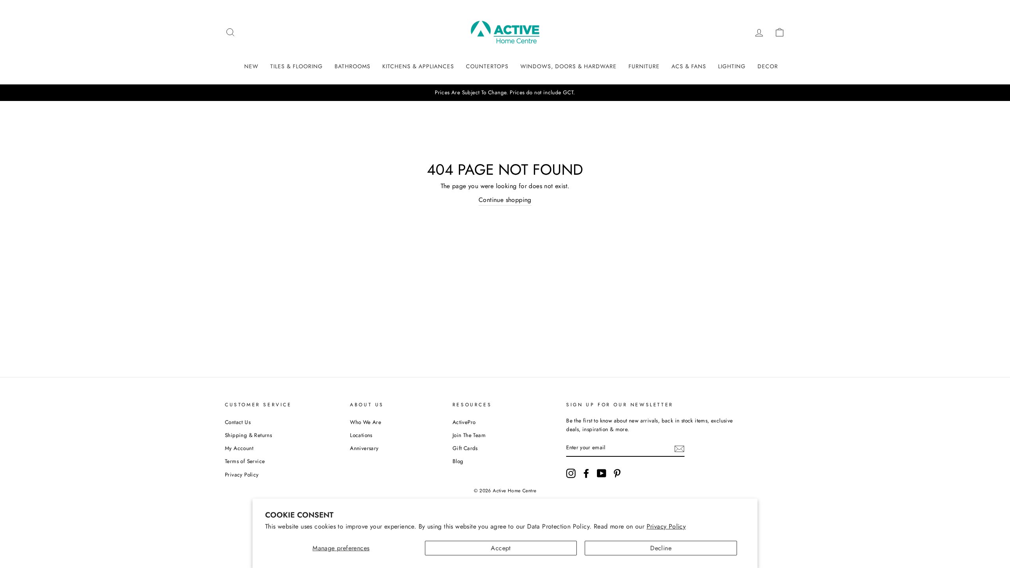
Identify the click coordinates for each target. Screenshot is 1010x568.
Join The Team (469, 435)
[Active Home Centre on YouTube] (601, 473)
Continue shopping (505, 199)
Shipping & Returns (248, 435)
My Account (239, 448)
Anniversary (364, 448)
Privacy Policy (666, 526)
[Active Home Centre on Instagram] (571, 473)
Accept (501, 548)
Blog (458, 461)
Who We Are (365, 422)
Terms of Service (245, 461)
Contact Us (238, 422)
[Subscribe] (679, 448)
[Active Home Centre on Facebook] (586, 473)
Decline (660, 548)
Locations (361, 435)
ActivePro (464, 422)
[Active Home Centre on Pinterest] (617, 473)
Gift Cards (465, 448)
